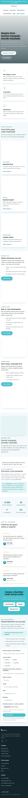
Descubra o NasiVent (8, 53)
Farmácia (7, 659)
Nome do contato (7, 677)
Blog (14, 13)
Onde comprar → (7, 171)
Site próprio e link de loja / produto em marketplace (12, 669)
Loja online (7, 665)
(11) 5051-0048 (4, 778)
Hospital (15, 659)
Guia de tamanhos (6, 756)
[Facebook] (5, 741)
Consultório (7, 662)
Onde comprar (21, 13)
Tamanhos (13, 10)
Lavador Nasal (4, 753)
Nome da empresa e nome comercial (12, 650)
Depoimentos (21, 10)
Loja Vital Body (9, 604)
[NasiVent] (14, 7)
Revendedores (7, 13)
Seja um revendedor (6, 785)
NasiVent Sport (5, 751)
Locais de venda (7, 657)
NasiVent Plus (4, 748)
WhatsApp (5, 697)
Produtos (5, 10)
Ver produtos (6, 57)
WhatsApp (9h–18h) (6, 780)
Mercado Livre (14, 609)
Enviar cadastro (8, 714)
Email (4, 690)
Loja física (16, 662)
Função (5, 684)
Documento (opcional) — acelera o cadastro (13, 704)
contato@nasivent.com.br (7, 783)
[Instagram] (2, 741)
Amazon (20, 604)
